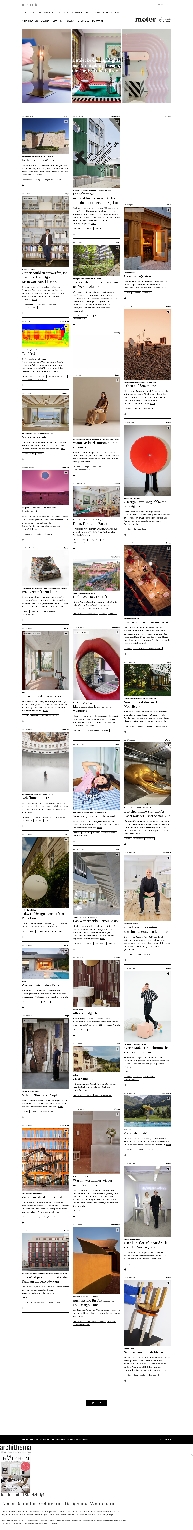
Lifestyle (83, 20)
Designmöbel (49, 180)
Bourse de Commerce (43, 817)
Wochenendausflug (81, 1324)
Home (24, 13)
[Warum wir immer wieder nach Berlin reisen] (96, 1142)
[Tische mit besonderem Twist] (147, 580)
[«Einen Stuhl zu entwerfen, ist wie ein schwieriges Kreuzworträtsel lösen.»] (45, 231)
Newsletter (35, 13)
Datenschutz (60, 1439)
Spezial (46, 1002)
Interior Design (28, 453)
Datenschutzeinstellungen (77, 1439)
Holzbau (103, 613)
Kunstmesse (27, 820)
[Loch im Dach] (45, 487)
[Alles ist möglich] (96, 983)
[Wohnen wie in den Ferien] (45, 963)
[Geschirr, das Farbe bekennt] (96, 778)
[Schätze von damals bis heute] (147, 1313)
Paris (47, 820)
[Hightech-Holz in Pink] (96, 575)
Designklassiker (140, 1375)
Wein (59, 180)
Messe (34, 1111)
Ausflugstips (91, 1321)
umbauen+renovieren (50, 715)
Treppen (57, 1217)
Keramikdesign (49, 611)
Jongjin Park (36, 611)
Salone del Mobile (46, 1111)
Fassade (137, 293)
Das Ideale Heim (29, 304)
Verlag (25, 1439)
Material (96, 832)
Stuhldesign (97, 467)
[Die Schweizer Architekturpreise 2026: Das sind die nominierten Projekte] (96, 153)
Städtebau (42, 379)
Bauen (70, 20)
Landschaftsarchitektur (57, 376)
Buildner (77, 467)
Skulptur (47, 1217)
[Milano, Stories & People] (45, 1053)
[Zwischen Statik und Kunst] (45, 1159)
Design (45, 20)
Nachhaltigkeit (79, 319)
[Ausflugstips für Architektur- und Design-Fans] (96, 1260)
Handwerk (52, 304)
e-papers (96, 13)
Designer (41, 304)
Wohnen (58, 20)
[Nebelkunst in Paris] (45, 762)
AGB (52, 1439)
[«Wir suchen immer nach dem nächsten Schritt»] (96, 260)
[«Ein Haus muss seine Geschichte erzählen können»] (147, 888)
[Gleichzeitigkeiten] (147, 238)
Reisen (40, 453)
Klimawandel (99, 316)
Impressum (33, 1439)
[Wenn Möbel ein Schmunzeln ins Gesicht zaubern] (147, 1006)
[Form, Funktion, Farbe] (96, 501)
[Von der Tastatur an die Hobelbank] (147, 680)
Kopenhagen (57, 931)
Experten (48, 13)
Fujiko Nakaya (60, 817)
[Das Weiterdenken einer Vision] (96, 883)
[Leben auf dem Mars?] (147, 344)
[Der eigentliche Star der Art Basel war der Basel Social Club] (147, 773)
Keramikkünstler (29, 614)
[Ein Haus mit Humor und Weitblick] (96, 664)
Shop (86, 13)
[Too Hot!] (45, 335)
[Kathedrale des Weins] (45, 136)
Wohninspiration (80, 543)
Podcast (97, 20)
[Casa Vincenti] (96, 1059)
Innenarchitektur (144, 954)
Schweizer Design (29, 307)
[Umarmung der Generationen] (45, 660)
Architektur (30, 20)
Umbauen (98, 228)
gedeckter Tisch (155, 648)
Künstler (39, 534)
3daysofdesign (28, 931)
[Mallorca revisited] (45, 413)
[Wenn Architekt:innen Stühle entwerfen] (96, 407)
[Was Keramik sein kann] (45, 568)
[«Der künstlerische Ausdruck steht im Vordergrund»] (147, 1201)
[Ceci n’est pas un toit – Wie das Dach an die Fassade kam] (45, 1252)
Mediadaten (44, 1439)
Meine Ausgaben (111, 13)
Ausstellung (40, 376)
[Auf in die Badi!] (147, 1111)
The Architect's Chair (82, 470)
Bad (75, 1030)
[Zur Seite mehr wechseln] (96, 1403)
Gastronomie (91, 613)
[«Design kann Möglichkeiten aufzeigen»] (147, 460)
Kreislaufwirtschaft (38, 1302)
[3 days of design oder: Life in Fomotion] (45, 872)
